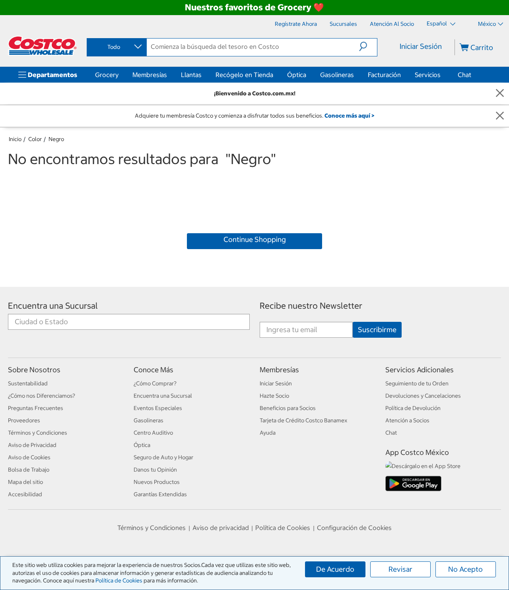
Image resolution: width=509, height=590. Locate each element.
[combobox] (116, 47)
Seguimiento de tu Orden (417, 383)
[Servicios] (442, 75)
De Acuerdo (335, 569)
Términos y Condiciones (37, 432)
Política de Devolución (413, 408)
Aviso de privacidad (220, 528)
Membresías (149, 75)
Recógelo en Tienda (244, 75)
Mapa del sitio (25, 482)
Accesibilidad (25, 494)
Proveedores (24, 420)
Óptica (296, 75)
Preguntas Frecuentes (35, 408)
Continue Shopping (254, 239)
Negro (56, 139)
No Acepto (465, 569)
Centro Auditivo (153, 432)
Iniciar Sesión (421, 46)
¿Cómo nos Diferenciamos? (41, 395)
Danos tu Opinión (155, 469)
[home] (42, 46)
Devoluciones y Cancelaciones (423, 395)
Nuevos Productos (157, 482)
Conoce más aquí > (349, 115)
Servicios (428, 75)
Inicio (15, 139)
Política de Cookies (118, 580)
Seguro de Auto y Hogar (163, 457)
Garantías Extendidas (160, 494)
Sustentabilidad (28, 383)
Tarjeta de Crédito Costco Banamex (303, 420)
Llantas (191, 75)
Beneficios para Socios (288, 408)
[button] (368, 46)
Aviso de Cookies (29, 457)
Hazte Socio (274, 395)
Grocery (107, 75)
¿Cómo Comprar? (155, 383)
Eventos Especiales (158, 408)
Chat (464, 75)
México (487, 23)
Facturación (384, 75)
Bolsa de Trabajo (28, 469)
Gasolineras (337, 75)
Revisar (400, 569)
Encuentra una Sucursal (53, 305)
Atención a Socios (407, 420)
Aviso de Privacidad (32, 445)
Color (35, 139)
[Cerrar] (500, 93)
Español (437, 23)
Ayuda (268, 432)
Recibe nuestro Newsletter (311, 305)
